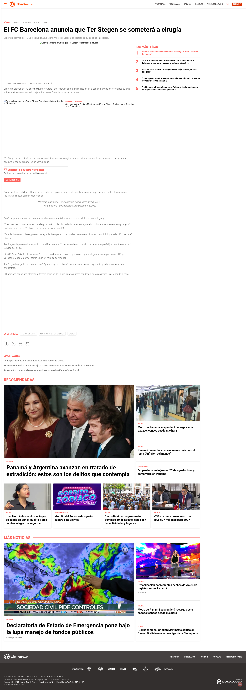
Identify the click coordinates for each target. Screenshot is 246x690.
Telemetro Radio (215, 4)
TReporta (160, 4)
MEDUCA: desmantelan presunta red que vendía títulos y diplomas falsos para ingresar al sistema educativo (168, 61)
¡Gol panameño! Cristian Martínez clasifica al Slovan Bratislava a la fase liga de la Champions (99, 105)
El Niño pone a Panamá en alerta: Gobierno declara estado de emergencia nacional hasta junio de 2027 (170, 88)
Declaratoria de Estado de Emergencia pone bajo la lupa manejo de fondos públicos (68, 628)
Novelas (199, 4)
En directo (237, 4)
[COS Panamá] (111, 671)
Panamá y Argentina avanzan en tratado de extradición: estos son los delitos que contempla (68, 471)
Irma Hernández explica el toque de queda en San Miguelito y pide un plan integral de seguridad (26, 520)
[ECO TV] (123, 671)
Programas (174, 4)
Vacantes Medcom (55, 677)
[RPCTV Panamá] (89, 671)
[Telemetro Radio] (156, 671)
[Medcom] (168, 671)
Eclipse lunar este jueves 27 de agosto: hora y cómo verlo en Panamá (166, 472)
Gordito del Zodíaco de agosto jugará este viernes (74, 518)
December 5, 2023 (87, 205)
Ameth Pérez (142, 592)
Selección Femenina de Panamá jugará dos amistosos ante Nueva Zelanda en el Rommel (49, 365)
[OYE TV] (100, 671)
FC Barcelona (28, 334)
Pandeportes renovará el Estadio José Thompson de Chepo (34, 360)
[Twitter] (13, 343)
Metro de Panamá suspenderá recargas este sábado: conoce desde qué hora (165, 429)
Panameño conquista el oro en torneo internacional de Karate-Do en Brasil (41, 370)
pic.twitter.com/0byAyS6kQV (85, 202)
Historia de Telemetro (35, 677)
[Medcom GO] (78, 671)
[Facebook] (6, 343)
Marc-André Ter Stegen (52, 334)
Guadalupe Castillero (14, 638)
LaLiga (72, 334)
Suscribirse (12, 180)
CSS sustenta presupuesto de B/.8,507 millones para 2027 (172, 518)
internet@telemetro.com (16, 684)
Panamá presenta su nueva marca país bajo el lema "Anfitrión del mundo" (166, 452)
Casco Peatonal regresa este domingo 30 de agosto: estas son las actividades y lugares (125, 520)
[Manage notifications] (240, 684)
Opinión (187, 4)
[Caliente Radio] (145, 671)
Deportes (17, 22)
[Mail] (27, 343)
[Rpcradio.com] (134, 671)
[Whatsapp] (20, 343)
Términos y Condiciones (14, 677)
